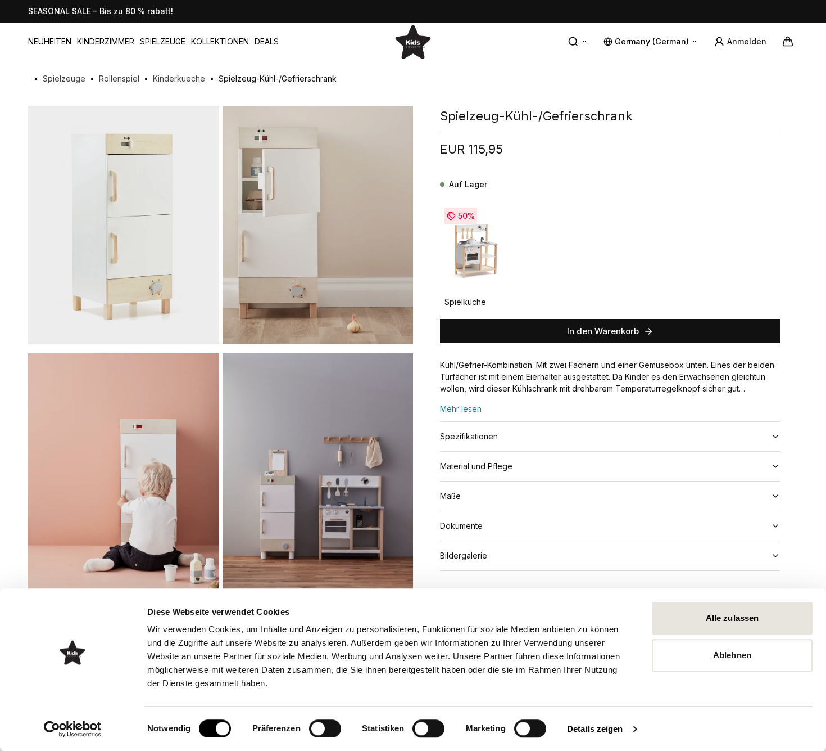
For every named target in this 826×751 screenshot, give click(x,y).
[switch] (325, 728)
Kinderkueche (179, 78)
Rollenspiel (119, 78)
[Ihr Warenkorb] (788, 42)
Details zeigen (595, 729)
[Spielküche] (476, 249)
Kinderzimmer (105, 41)
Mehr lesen (461, 408)
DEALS (267, 41)
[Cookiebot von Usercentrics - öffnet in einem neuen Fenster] (73, 729)
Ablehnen (732, 655)
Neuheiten (49, 41)
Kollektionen (220, 41)
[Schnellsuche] (577, 42)
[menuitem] (49, 41)
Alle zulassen (732, 618)
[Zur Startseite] (413, 41)
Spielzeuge (162, 41)
